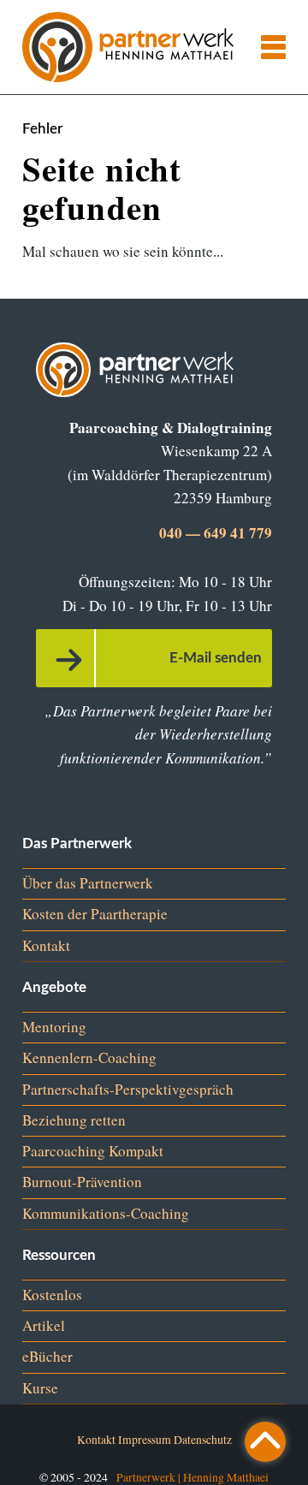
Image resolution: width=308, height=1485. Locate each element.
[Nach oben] (265, 1442)
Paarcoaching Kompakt (92, 1151)
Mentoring (54, 1027)
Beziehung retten (74, 1120)
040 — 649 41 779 (215, 533)
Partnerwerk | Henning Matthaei (192, 1477)
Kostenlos (52, 1294)
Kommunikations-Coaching (105, 1213)
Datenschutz (203, 1439)
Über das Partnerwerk (87, 883)
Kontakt (46, 945)
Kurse (40, 1388)
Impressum (144, 1439)
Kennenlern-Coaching (89, 1057)
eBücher (47, 1356)
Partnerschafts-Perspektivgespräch (128, 1089)
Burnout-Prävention (82, 1181)
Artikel (43, 1325)
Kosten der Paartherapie (95, 914)
